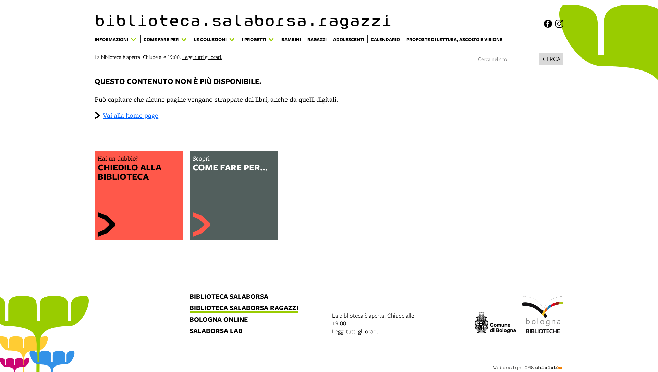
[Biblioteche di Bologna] (542, 315)
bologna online (219, 320)
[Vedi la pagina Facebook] (548, 24)
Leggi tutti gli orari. (202, 56)
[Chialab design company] (528, 361)
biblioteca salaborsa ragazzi (244, 308)
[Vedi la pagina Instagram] (559, 24)
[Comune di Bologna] (495, 323)
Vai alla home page (130, 115)
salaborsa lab (216, 331)
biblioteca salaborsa (229, 297)
